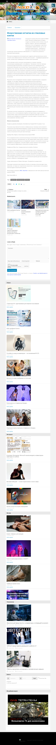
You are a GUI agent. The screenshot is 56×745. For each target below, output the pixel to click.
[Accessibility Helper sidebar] (53, 5)
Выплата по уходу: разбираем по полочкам (19, 378)
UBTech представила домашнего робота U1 (22, 646)
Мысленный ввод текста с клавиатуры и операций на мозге (27, 623)
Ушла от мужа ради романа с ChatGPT (17, 559)
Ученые (27, 179)
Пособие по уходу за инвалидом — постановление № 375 (23, 353)
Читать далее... (10, 307)
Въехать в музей (45, 190)
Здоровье (17, 27)
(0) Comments (19, 624)
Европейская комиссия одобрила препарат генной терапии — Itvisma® (41, 212)
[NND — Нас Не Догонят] (28, 7)
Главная (9, 27)
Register (9, 681)
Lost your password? (12, 683)
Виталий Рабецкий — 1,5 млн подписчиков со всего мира (22, 481)
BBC (21, 170)
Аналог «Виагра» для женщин (15, 534)
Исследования (20, 179)
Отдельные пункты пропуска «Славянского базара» (21, 428)
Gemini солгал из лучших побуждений (17, 506)
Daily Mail (25, 170)
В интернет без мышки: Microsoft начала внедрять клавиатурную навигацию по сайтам (25, 456)
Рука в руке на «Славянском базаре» (17, 403)
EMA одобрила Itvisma (13, 210)
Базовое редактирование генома (26, 211)
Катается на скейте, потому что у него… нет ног (17, 191)
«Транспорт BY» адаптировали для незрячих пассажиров (23, 303)
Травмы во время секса (13, 583)
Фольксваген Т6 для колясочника (28, 721)
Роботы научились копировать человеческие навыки (25, 669)
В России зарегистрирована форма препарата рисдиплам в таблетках (13, 231)
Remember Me (42, 678)
